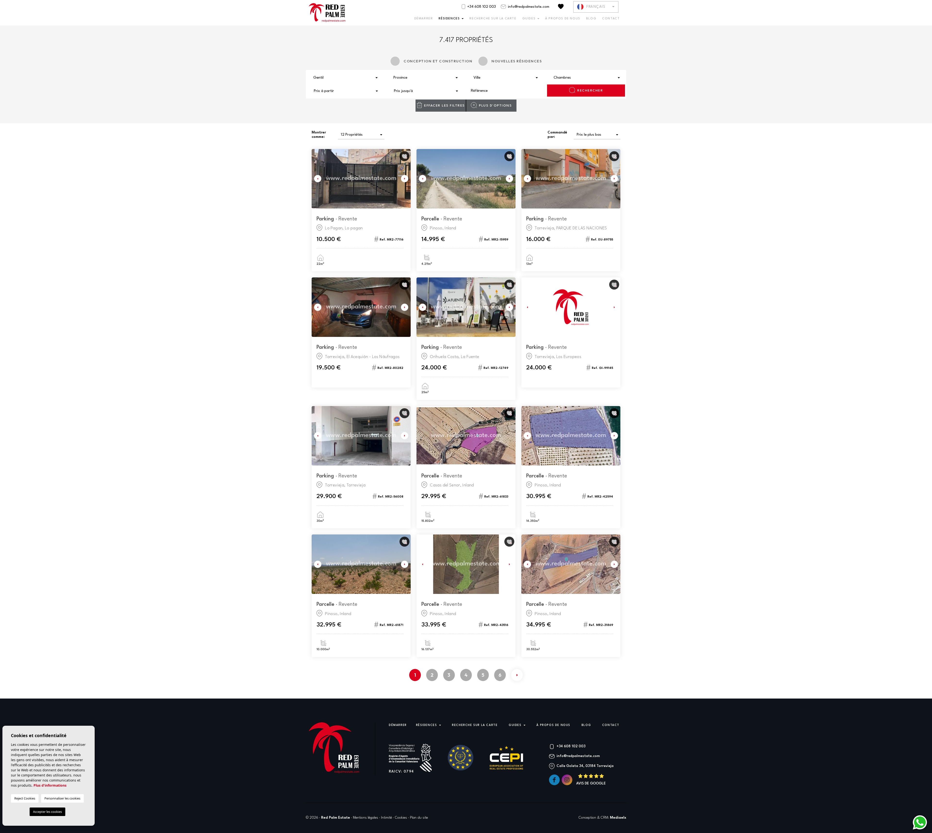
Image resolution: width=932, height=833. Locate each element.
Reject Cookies (24, 798)
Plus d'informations (50, 785)
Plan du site (419, 818)
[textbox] (347, 78)
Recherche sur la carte (492, 18)
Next (406, 178)
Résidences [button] (449, 18)
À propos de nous (562, 18)
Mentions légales (365, 818)
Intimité (386, 818)
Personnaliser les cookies (62, 798)
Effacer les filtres (444, 105)
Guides (529, 18)
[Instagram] (567, 780)
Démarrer (423, 18)
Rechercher (590, 90)
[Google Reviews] (591, 780)
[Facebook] (555, 780)
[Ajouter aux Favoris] (404, 156)
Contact (611, 18)
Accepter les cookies (47, 811)
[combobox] (346, 77)
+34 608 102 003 (481, 7)
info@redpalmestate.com (528, 7)
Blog (591, 18)
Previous (316, 178)
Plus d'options (495, 105)
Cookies (401, 818)
